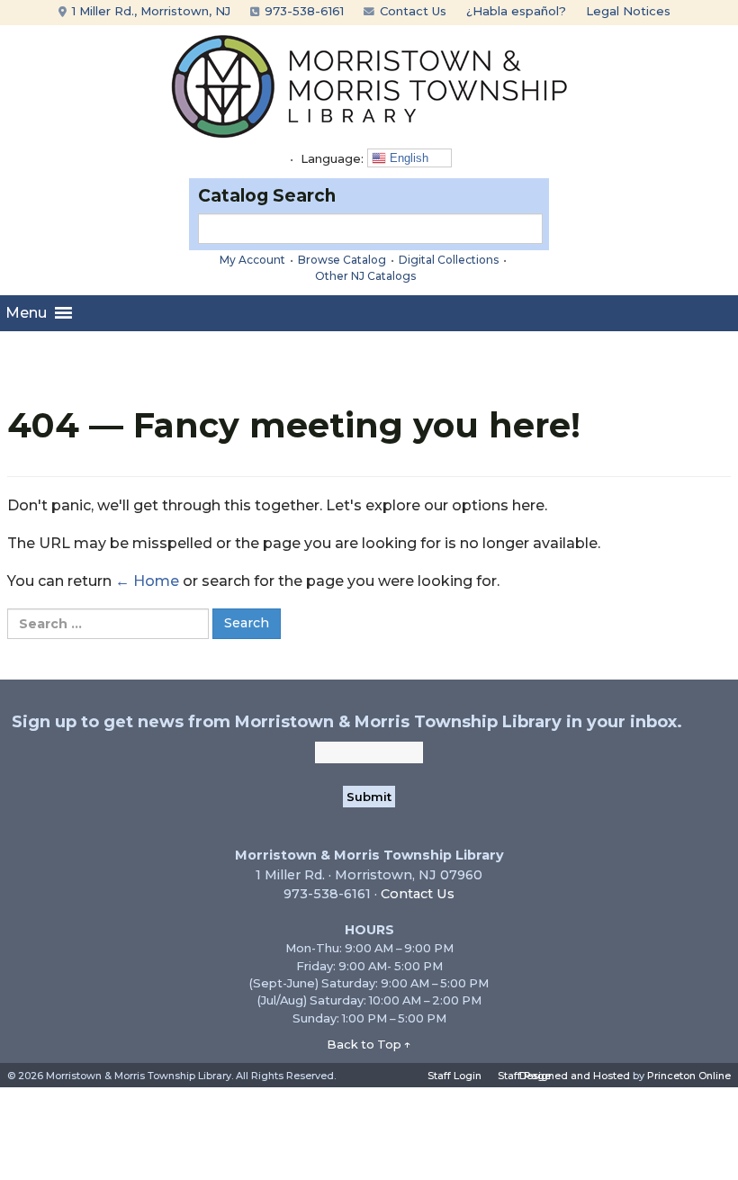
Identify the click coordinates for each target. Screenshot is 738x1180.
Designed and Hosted (574, 1075)
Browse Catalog (342, 259)
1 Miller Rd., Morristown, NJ (149, 11)
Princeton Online (689, 1075)
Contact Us (411, 11)
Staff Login (455, 1075)
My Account (252, 259)
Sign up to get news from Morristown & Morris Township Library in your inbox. (347, 722)
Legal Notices (628, 11)
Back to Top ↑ (369, 1044)
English (407, 158)
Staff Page (524, 1075)
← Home (147, 581)
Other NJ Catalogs (365, 276)
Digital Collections (449, 259)
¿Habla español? (516, 11)
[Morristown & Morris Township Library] (369, 85)
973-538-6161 (302, 11)
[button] (26, 313)
